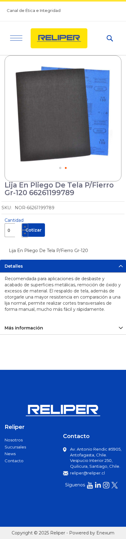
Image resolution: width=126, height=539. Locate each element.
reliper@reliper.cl (87, 472)
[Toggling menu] (16, 38)
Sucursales (15, 446)
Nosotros (14, 439)
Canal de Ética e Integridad (34, 10)
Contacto (14, 460)
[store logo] (64, 38)
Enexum (105, 533)
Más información (24, 328)
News (10, 453)
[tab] (63, 266)
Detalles (14, 266)
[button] (60, 168)
